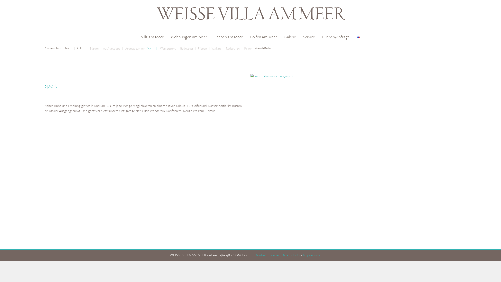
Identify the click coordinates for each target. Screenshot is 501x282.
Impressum (311, 255)
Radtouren (234, 48)
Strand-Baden (263, 48)
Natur (70, 48)
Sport (152, 48)
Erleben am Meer (228, 37)
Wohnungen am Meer (189, 37)
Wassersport (169, 48)
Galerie (290, 37)
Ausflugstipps (113, 48)
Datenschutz (291, 255)
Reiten (248, 48)
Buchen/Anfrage (336, 37)
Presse (274, 255)
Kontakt (261, 255)
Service (309, 37)
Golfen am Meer (263, 37)
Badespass (188, 48)
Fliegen (204, 48)
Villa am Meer (152, 37)
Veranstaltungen (135, 48)
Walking (218, 48)
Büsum (95, 48)
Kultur (82, 48)
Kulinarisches (53, 48)
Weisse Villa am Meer (250, 14)
